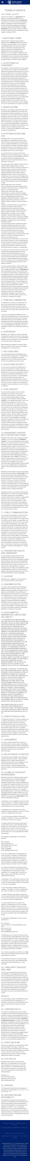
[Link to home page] (15, 2)
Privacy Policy (20, 1133)
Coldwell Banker (8, 1123)
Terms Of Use (9, 1133)
